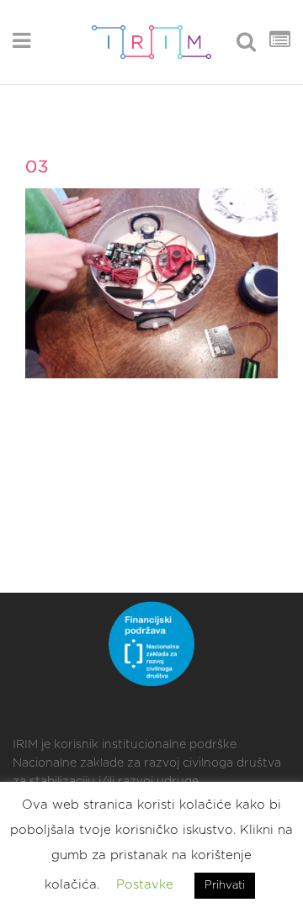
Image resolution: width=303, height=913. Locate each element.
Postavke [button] (144, 885)
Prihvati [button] (225, 885)
